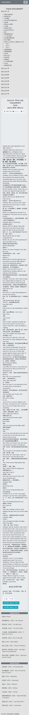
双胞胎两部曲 (8, 49)
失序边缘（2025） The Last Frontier (12, 628)
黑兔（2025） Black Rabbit (10, 641)
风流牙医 (6, 57)
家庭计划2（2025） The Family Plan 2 (13, 701)
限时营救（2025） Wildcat (9, 688)
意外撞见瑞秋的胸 (9, 38)
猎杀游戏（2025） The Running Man (12, 667)
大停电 (6, 26)
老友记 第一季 (5, 11)
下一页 (11, 599)
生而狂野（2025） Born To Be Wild (12, 638)
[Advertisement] (14, 129)
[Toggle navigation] (25, 2)
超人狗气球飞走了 (9, 30)
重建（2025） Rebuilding (9, 676)
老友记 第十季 (5, 94)
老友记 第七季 (5, 84)
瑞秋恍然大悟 (8, 65)
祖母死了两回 (8, 28)
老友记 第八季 (5, 87)
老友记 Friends (6, 616)
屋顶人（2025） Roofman (9, 684)
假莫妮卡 (6, 59)
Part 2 (6, 45)
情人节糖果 (7, 40)
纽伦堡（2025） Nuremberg (10, 680)
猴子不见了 (7, 55)
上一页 (5, 599)
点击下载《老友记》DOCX (11, 603)
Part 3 (6, 47)
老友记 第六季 (5, 81)
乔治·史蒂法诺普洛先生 (10, 20)
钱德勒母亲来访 (8, 34)
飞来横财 (6, 18)
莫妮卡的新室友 (8, 14)
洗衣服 (6, 22)
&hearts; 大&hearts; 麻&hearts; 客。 (14, 42)
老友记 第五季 (5, 78)
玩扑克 (6, 53)
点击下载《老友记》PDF (10, 607)
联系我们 (16, 714)
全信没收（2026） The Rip (9, 692)
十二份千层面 (8, 36)
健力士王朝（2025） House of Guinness (13, 645)
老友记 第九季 (5, 90)
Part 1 (6, 44)
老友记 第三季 (5, 71)
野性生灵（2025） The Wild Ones (11, 624)
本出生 (6, 63)
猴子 (5, 32)
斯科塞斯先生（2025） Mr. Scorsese (12, 620)
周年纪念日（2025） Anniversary (11, 705)
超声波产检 (7, 16)
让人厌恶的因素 (8, 61)
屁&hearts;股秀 (8, 24)
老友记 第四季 (5, 74)
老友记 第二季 (5, 68)
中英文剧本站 (6, 2)
